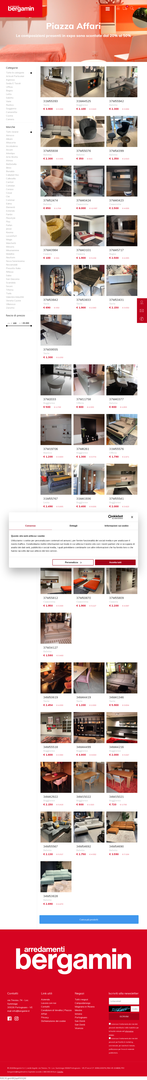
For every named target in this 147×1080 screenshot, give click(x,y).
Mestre (78, 1010)
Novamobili (11, 264)
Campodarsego (82, 1003)
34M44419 (83, 697)
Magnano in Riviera (84, 1006)
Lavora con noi (48, 1003)
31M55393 (50, 101)
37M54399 (116, 151)
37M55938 (50, 151)
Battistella (11, 164)
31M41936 (83, 498)
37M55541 (116, 498)
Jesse (9, 228)
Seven (9, 286)
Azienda (45, 999)
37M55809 (116, 598)
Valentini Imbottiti (15, 296)
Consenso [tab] (30, 525)
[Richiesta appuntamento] (142, 302)
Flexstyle (10, 217)
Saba (8, 275)
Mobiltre (10, 253)
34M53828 (50, 896)
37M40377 (116, 399)
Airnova (10, 135)
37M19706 (50, 449)
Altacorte (11, 142)
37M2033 (49, 399)
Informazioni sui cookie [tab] (116, 525)
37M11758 (83, 399)
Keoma (9, 232)
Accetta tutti (115, 562)
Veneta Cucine (13, 300)
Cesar (9, 192)
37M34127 (50, 647)
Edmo (9, 203)
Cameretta (11, 112)
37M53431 (116, 300)
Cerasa (9, 189)
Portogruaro (81, 1017)
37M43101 (83, 250)
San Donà (80, 1021)
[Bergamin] (21, 8)
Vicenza (79, 1028)
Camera (10, 119)
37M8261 (82, 449)
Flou (8, 221)
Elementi (10, 207)
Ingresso (10, 79)
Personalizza (71, 562)
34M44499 (83, 747)
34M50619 (50, 697)
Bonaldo (10, 171)
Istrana (78, 1013)
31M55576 (116, 449)
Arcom (9, 149)
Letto (9, 94)
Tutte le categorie (15, 72)
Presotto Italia (13, 268)
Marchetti (11, 243)
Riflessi (9, 271)
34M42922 (50, 796)
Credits (60, 1072)
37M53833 (83, 300)
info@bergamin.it (21, 1010)
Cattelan (10, 185)
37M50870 (83, 598)
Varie (8, 101)
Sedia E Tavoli (13, 83)
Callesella (11, 178)
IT (139, 8)
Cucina (9, 115)
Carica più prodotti (89, 919)
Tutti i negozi (81, 999)
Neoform (10, 257)
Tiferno (9, 289)
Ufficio (9, 86)
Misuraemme (12, 250)
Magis (9, 239)
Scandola (11, 282)
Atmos (9, 160)
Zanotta (10, 307)
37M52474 (50, 200)
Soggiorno (11, 108)
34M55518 (50, 747)
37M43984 (50, 250)
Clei (8, 196)
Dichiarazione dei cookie (53, 1021)
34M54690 (116, 846)
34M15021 (116, 796)
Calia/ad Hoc (12, 174)
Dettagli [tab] (74, 525)
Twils (8, 293)
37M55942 (116, 101)
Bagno (9, 90)
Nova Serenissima (15, 261)
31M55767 (50, 498)
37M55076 (83, 151)
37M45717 (116, 250)
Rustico (10, 104)
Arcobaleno (12, 146)
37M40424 (83, 200)
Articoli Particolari (15, 76)
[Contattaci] (142, 310)
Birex (8, 167)
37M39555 (50, 349)
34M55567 (50, 846)
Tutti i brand (12, 131)
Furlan (9, 225)
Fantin (9, 214)
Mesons (10, 246)
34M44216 (116, 747)
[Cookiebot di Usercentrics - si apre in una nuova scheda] (110, 517)
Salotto (9, 97)
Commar (10, 200)
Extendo (10, 210)
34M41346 (116, 697)
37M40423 (116, 200)
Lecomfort (11, 235)
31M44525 (83, 101)
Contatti (45, 1006)
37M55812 (50, 598)
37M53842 (50, 300)
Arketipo (10, 153)
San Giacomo (13, 279)
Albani (9, 138)
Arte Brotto (12, 156)
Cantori (9, 182)
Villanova (10, 304)
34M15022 (83, 796)
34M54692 (83, 846)
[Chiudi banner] (132, 517)
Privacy (45, 1017)
